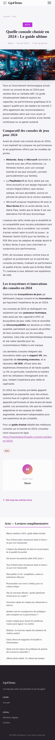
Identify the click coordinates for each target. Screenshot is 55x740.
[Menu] (49, 3)
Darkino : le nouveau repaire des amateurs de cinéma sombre (26, 631)
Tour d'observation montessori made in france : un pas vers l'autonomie (27, 541)
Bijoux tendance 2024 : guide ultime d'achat (25, 533)
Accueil (6, 16)
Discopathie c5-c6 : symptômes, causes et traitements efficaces (24, 575)
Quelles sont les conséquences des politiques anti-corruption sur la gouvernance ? (26, 613)
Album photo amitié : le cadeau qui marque (25, 658)
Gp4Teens (12, 3)
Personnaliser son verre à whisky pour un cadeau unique (24, 585)
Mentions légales (10, 717)
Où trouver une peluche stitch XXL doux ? (25, 558)
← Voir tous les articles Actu (17, 500)
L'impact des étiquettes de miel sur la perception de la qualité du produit (27, 550)
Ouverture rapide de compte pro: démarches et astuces (26, 603)
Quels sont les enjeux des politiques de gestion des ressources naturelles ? (26, 650)
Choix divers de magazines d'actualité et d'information (24, 641)
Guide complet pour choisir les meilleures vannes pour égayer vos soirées (24, 622)
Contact (6, 722)
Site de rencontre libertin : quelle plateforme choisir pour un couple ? (25, 594)
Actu (14, 16)
